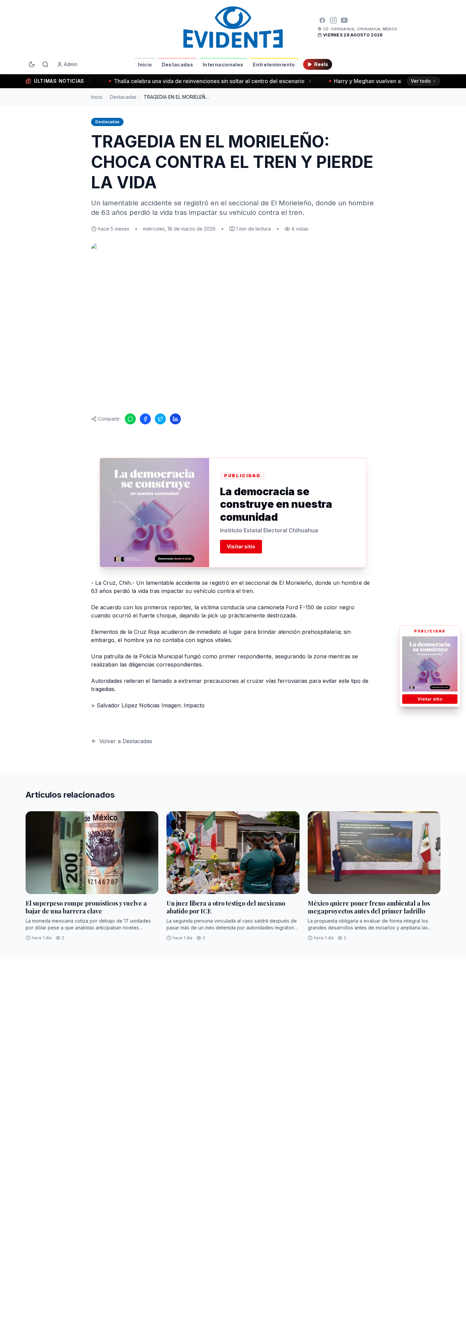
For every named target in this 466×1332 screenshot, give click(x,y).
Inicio (145, 64)
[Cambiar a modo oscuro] (32, 64)
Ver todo (421, 81)
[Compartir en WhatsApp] (130, 418)
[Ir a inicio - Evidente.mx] (233, 27)
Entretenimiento (274, 64)
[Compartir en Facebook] (145, 418)
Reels (321, 64)
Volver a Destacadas (125, 741)
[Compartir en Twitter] (160, 418)
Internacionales (223, 64)
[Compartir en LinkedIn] (175, 418)
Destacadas (177, 64)
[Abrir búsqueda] (45, 64)
